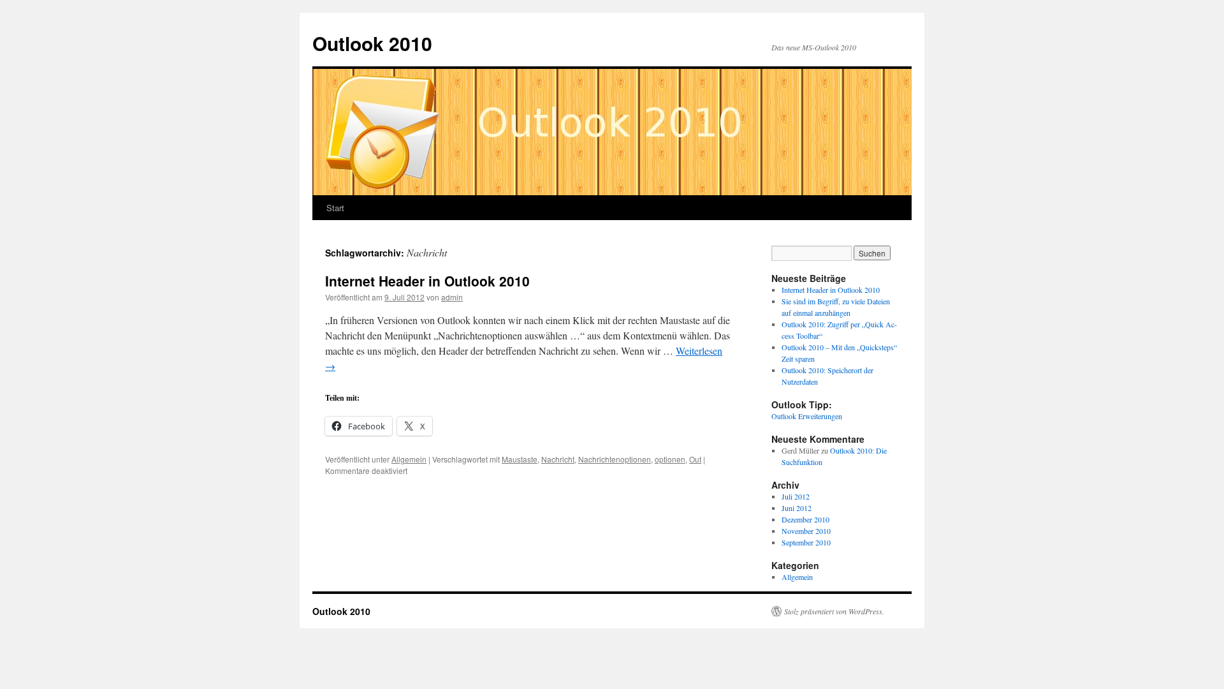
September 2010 (806, 542)
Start (335, 208)
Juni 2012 (797, 508)
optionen (670, 459)
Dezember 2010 (805, 519)
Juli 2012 (796, 496)
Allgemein (408, 459)
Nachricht (557, 459)
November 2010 (806, 531)
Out (695, 459)
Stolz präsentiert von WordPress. (834, 611)
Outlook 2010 (372, 43)
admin (452, 297)
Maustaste (519, 459)
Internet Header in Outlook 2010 (427, 280)
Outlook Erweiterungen (806, 416)
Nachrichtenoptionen (614, 459)
